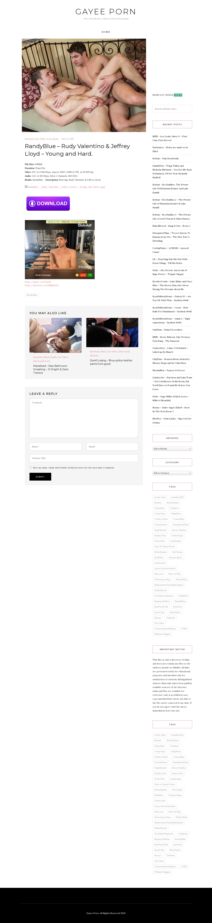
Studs (55, 138)
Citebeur (174, 508)
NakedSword (160, 590)
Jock (49, 138)
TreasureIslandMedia (165, 628)
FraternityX (177, 535)
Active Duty (160, 497)
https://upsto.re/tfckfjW (38, 282)
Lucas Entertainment (165, 568)
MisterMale (181, 579)
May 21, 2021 (67, 138)
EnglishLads (160, 530)
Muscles (94, 355)
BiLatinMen (173, 502)
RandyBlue (32, 294)
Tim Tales (159, 623)
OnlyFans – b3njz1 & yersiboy (167, 329)
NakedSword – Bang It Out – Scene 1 (171, 225)
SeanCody (159, 612)
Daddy (53, 357)
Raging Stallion (162, 601)
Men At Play (175, 573)
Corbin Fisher (161, 519)
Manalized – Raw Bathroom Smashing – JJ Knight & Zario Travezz (50, 369)
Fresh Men (159, 541)
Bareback (29, 138)
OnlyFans (183, 595)
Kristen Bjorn (175, 557)
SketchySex (175, 612)
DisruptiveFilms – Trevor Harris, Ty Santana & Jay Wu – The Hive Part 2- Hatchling (171, 237)
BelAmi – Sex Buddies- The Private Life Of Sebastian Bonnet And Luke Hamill (170, 188)
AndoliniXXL (177, 497)
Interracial (38, 361)
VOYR (184, 628)
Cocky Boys (159, 513)
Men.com (158, 573)
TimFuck (170, 617)
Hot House (177, 552)
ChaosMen (159, 508)
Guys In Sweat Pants (164, 546)
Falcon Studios (179, 530)
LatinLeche (159, 563)
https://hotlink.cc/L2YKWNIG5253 (42, 285)
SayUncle (177, 606)
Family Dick (160, 535)
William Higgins (162, 634)
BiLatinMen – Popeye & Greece (169, 370)
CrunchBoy (178, 519)
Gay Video (40, 138)
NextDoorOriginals (163, 595)
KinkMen (158, 557)
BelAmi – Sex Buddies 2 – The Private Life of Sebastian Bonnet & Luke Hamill (172, 203)
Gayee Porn (106, 11)
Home (106, 32)
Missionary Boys (162, 579)
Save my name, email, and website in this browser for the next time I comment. (73, 467)
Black (46, 357)
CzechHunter (160, 524)
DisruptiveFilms (181, 524)
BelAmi (157, 502)
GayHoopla (175, 541)
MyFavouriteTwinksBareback (168, 584)
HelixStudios (160, 552)
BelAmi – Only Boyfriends (166, 158)
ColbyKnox (176, 513)
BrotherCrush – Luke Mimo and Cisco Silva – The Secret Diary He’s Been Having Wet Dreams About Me (172, 285)
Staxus (157, 617)
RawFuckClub (161, 606)
